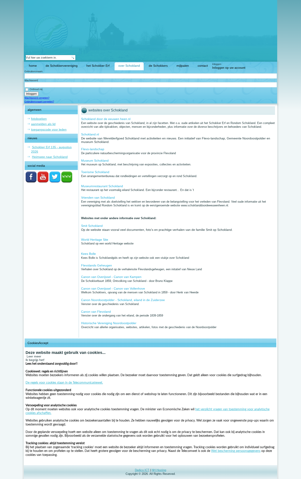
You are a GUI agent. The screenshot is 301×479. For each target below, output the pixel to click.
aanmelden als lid (43, 124)
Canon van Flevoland (96, 311)
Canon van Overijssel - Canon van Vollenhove (113, 288)
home (33, 65)
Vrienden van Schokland (98, 197)
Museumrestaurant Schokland (102, 186)
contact (203, 65)
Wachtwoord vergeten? (36, 97)
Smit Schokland (92, 225)
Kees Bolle (88, 253)
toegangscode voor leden (49, 129)
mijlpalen (183, 65)
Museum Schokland (95, 160)
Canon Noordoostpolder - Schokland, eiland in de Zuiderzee (123, 300)
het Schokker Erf (98, 65)
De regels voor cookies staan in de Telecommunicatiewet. (64, 382)
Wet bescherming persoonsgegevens (235, 451)
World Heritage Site (94, 239)
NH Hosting (159, 470)
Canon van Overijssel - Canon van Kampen (111, 277)
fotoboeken (39, 118)
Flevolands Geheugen (96, 265)
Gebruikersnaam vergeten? (39, 101)
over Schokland (129, 65)
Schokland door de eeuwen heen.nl (105, 119)
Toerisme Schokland (95, 172)
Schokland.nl (90, 134)
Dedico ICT (142, 470)
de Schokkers (158, 65)
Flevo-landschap (92, 149)
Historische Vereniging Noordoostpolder (108, 323)
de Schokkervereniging (62, 65)
